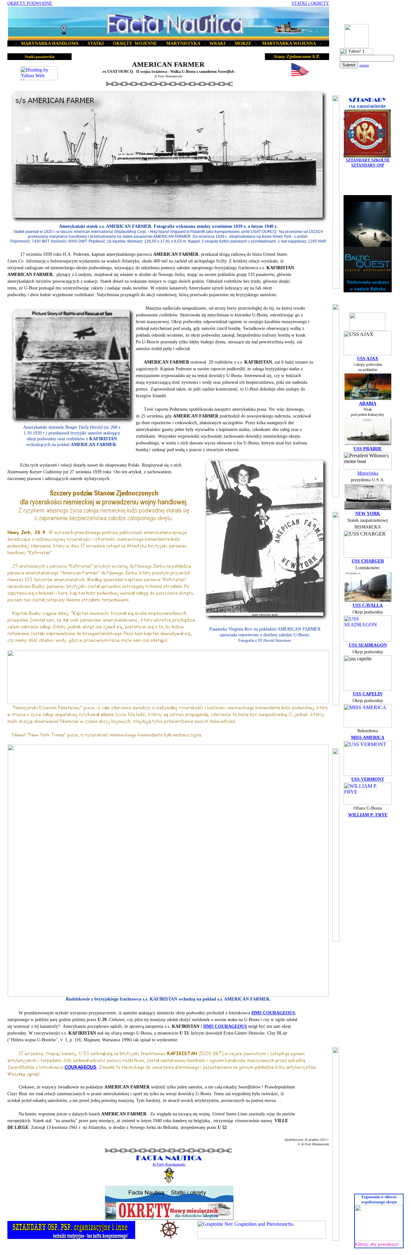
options (364, 65)
